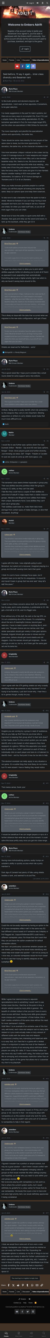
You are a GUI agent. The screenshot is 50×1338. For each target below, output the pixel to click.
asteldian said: (9, 1084)
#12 (47, 803)
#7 (48, 529)
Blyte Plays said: (10, 243)
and (15, 352)
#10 (47, 711)
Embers (23, 1299)
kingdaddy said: (9, 716)
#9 (48, 662)
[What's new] (42, 3)
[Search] (47, 3)
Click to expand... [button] (25, 263)
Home (31, 1303)
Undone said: (8, 668)
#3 (48, 369)
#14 (47, 894)
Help (24, 1303)
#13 (47, 856)
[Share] (44, 97)
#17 (47, 1213)
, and (16, 462)
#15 (47, 1079)
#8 (48, 600)
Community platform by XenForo (25, 1307)
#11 (47, 783)
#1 (48, 97)
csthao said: (8, 534)
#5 (48, 441)
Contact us (17, 1303)
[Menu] (3, 3)
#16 (47, 1138)
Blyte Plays (8, 81)
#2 (48, 238)
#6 (48, 479)
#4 (48, 392)
